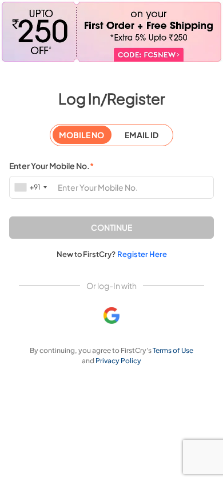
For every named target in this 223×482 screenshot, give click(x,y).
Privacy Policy (118, 360)
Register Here (142, 254)
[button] (111, 227)
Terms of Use (173, 350)
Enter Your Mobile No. (51, 165)
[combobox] (31, 187)
